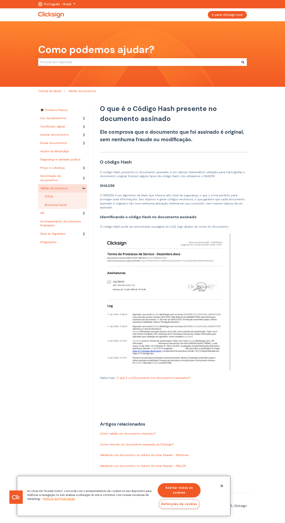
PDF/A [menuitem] (49, 196)
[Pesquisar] (243, 62)
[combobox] (138, 62)
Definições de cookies (179, 504)
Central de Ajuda (49, 91)
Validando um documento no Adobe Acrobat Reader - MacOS (143, 466)
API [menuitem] (42, 213)
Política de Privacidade (59, 499)
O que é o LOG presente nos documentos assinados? (153, 378)
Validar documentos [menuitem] (54, 188)
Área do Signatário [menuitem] (53, 234)
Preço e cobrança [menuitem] (52, 168)
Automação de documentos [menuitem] (50, 178)
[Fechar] (221, 485)
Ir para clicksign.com (227, 15)
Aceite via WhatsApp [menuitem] (54, 151)
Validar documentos (82, 91)
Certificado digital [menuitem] (52, 126)
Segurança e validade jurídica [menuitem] (60, 159)
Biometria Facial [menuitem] (56, 205)
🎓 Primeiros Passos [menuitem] (54, 110)
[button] (84, 119)
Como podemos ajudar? (96, 49)
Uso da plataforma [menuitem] (53, 118)
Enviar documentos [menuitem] (53, 143)
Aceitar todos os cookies (179, 490)
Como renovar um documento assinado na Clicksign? (137, 444)
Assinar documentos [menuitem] (54, 134)
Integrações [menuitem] (48, 242)
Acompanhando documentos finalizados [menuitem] (60, 223)
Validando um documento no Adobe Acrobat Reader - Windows (144, 455)
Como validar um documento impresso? (128, 433)
